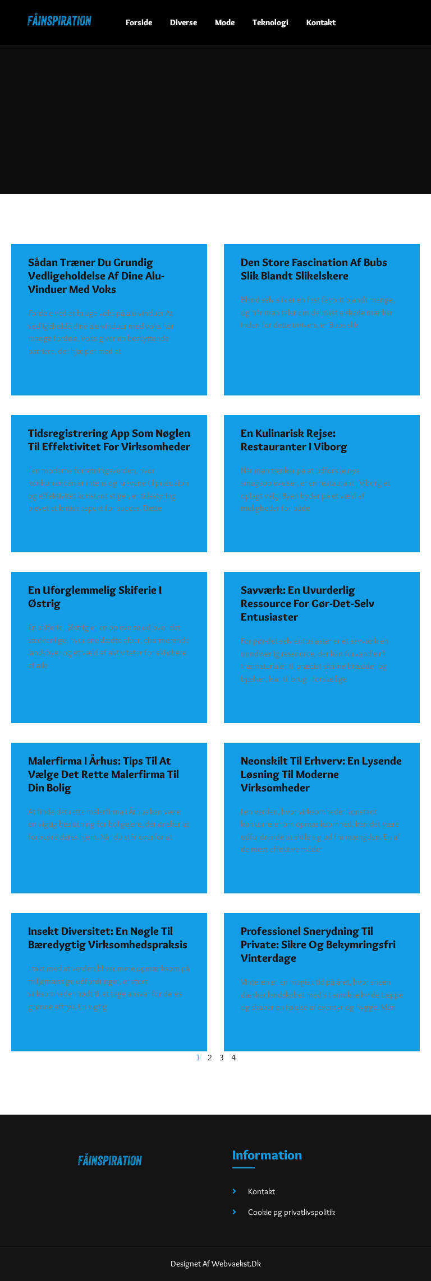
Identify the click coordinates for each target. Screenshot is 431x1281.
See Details (51, 377)
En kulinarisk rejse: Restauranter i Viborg (294, 439)
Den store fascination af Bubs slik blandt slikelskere (314, 268)
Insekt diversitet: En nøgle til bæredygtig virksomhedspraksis (107, 937)
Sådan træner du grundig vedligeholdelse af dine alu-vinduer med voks (96, 275)
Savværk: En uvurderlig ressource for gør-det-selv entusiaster (307, 603)
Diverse (183, 22)
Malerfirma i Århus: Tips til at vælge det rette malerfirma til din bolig (103, 774)
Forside (139, 22)
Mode (225, 22)
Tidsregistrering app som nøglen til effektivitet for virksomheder (109, 439)
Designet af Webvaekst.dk (216, 1264)
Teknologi (270, 22)
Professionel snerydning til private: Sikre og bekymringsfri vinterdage (318, 944)
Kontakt (321, 22)
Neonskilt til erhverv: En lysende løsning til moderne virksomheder (321, 774)
